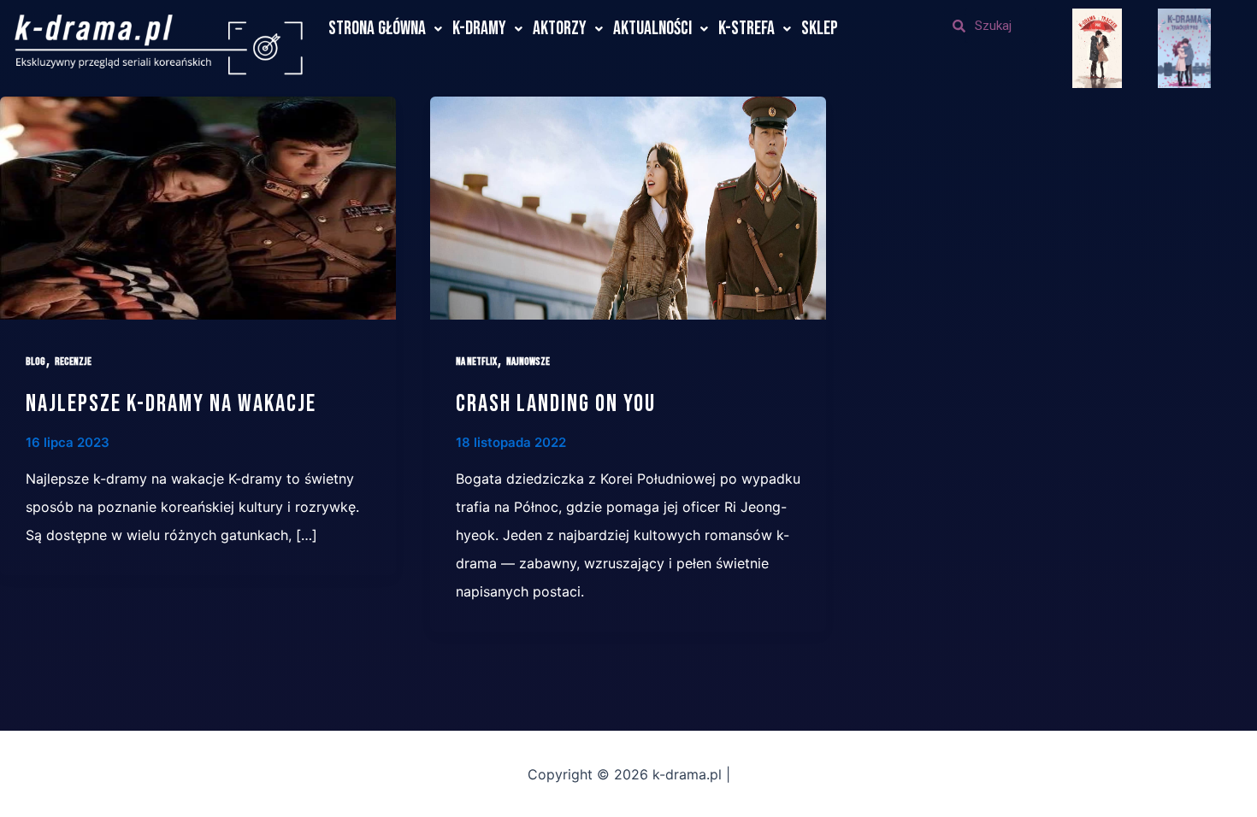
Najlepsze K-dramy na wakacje (171, 404)
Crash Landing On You (556, 404)
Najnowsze (528, 361)
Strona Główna (377, 28)
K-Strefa (746, 28)
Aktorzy (560, 28)
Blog (35, 361)
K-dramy (479, 28)
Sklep (819, 28)
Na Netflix (476, 361)
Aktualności (652, 28)
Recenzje (73, 361)
